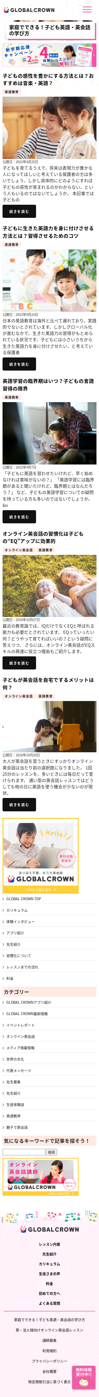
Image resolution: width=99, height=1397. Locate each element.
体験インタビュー (20, 921)
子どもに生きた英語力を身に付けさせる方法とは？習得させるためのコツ (48, 231)
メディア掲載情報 (20, 1047)
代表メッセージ (18, 1070)
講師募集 (49, 1340)
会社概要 (49, 1371)
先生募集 (13, 1081)
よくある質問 (49, 1303)
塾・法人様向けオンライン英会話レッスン (49, 1329)
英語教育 (12, 92)
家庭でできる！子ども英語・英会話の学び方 (49, 30)
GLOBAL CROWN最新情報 (27, 1013)
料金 (9, 978)
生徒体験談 (15, 1104)
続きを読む (19, 211)
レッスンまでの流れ (22, 966)
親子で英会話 (17, 1127)
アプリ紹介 (15, 932)
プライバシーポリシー (49, 1360)
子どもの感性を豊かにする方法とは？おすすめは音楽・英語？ (48, 79)
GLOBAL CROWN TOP (23, 898)
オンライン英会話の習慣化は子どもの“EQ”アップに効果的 (43, 537)
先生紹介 (13, 944)
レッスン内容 (49, 1244)
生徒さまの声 (49, 1273)
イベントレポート (20, 1024)
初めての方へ (49, 1293)
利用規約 (49, 1350)
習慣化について (18, 955)
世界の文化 (15, 1059)
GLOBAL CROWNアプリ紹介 (28, 1002)
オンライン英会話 (19, 550)
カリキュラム (17, 910)
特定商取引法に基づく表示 (49, 1381)
